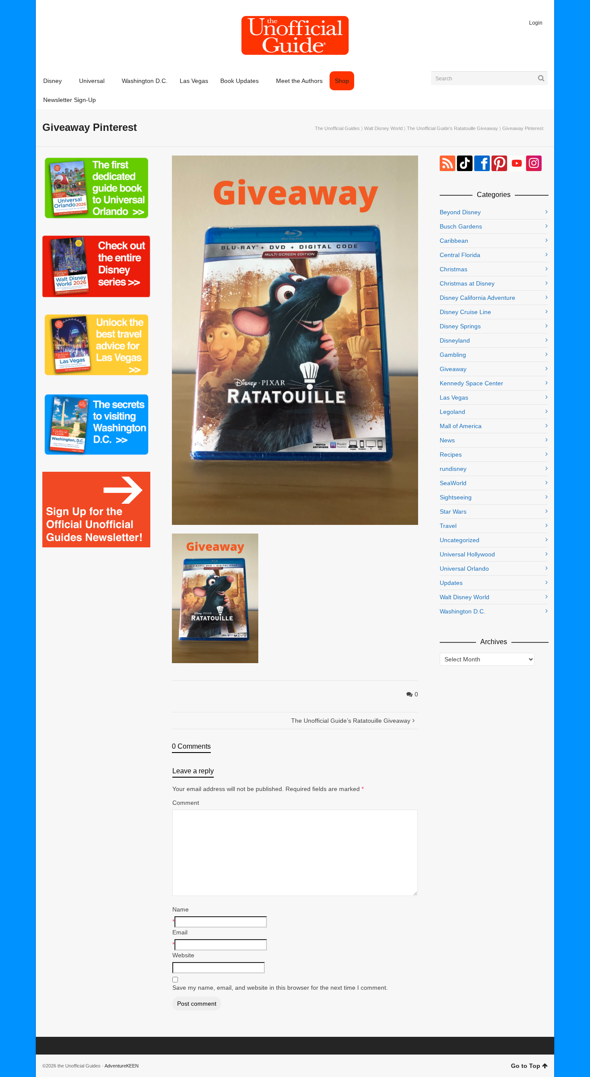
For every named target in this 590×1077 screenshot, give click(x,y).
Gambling (453, 354)
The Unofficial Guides (337, 128)
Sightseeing (456, 497)
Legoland (452, 411)
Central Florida (460, 254)
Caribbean (454, 240)
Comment (185, 802)
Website (183, 955)
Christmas (453, 269)
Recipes (451, 454)
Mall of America (461, 426)
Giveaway (453, 368)
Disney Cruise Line (465, 311)
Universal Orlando (464, 568)
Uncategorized (459, 540)
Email (179, 932)
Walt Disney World (383, 128)
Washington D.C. (462, 611)
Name (180, 909)
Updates (451, 582)
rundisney (453, 468)
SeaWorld (453, 483)
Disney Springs (460, 326)
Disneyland (455, 340)
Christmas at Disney (467, 283)
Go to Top (525, 1065)
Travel (448, 525)
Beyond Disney (460, 212)
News (447, 440)
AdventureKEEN (122, 1065)
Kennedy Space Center (471, 383)
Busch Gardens (461, 226)
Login (535, 23)
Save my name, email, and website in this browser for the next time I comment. (280, 987)
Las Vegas (454, 397)
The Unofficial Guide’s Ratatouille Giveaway (452, 128)
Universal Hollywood (467, 554)
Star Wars (453, 511)
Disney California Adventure (477, 297)
